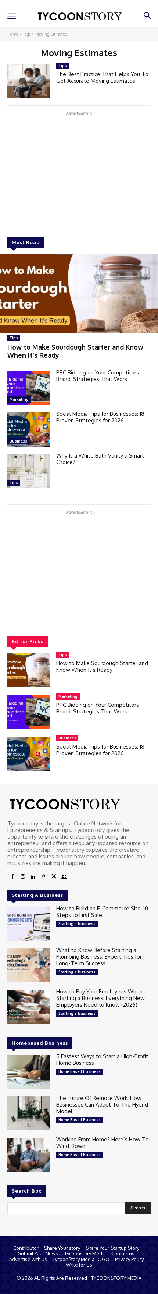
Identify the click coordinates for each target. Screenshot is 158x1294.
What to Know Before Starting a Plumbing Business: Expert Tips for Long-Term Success (99, 957)
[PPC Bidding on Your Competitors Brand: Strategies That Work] (28, 388)
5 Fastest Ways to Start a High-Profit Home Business (102, 1059)
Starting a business (77, 923)
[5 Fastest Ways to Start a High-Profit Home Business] (28, 1072)
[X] (54, 877)
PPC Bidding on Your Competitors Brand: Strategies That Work (97, 376)
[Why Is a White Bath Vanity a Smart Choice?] (28, 471)
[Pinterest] (43, 877)
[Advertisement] (79, 168)
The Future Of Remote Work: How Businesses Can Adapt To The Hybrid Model (102, 1105)
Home (12, 34)
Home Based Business (79, 1071)
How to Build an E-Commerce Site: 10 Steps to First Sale (102, 911)
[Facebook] (12, 877)
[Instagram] (23, 877)
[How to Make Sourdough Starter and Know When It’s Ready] (79, 293)
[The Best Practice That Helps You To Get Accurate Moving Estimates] (28, 81)
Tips (14, 337)
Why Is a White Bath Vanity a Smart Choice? (100, 459)
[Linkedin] (33, 877)
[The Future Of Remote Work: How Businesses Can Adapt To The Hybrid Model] (28, 1113)
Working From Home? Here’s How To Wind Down (102, 1142)
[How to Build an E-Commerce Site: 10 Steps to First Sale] (28, 924)
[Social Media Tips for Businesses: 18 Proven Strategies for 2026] (28, 429)
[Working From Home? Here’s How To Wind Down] (28, 1155)
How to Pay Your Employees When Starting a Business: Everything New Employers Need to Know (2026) (100, 998)
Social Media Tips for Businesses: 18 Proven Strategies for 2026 (100, 417)
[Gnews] (64, 877)
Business (18, 441)
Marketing (19, 399)
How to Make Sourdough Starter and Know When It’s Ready (102, 666)
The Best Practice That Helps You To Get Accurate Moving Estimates (102, 77)
